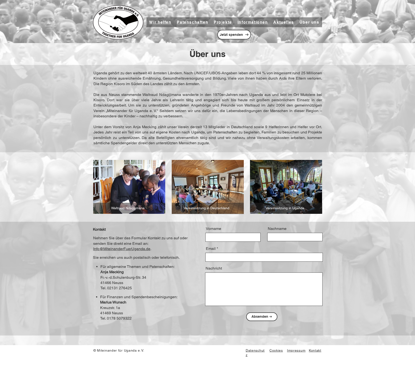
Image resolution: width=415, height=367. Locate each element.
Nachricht (214, 268)
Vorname (213, 229)
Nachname (277, 229)
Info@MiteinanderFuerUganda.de (121, 249)
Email (211, 249)
